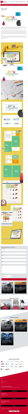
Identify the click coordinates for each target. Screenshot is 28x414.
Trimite (14, 279)
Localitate (3, 255)
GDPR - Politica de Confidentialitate (4, 381)
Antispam (3, 274)
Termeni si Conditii (2, 382)
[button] (14, 391)
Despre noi (2, 379)
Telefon (2, 258)
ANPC (1, 383)
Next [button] (26, 304)
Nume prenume (3, 248)
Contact (1, 380)
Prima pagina (2, 378)
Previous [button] (2, 304)
